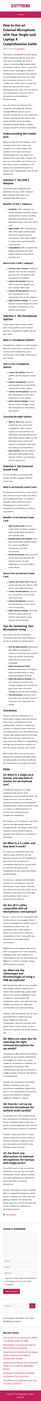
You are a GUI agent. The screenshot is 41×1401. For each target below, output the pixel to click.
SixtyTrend (23, 1394)
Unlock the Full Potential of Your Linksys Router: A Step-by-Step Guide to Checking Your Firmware (20, 1355)
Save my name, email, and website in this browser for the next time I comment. (21, 1281)
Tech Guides (11, 1215)
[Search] (32, 1305)
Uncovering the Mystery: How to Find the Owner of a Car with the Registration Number (20, 1365)
